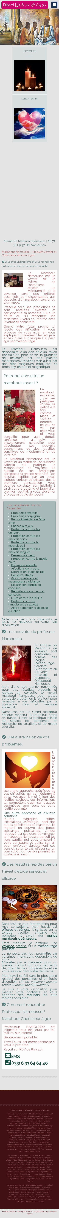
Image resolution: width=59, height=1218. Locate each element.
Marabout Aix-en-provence (16, 1114)
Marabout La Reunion (42, 1147)
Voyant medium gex (32, 1151)
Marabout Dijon (29, 1118)
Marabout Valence (25, 1137)
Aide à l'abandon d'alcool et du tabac (28, 609)
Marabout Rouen (44, 1133)
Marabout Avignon (36, 1114)
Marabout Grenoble (44, 1118)
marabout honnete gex (15, 1185)
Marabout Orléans (13, 1130)
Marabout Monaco (41, 1137)
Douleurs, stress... (22, 575)
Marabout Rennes (29, 1133)
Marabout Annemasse (15, 1144)
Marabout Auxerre (16, 1140)
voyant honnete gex (26, 1197)
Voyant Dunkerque (16, 1162)
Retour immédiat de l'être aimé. (26, 521)
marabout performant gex (30, 1187)
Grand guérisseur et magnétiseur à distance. (24, 580)
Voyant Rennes (19, 1172)
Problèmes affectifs (24, 512)
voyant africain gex (43, 1197)
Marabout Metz (12, 1125)
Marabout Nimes (44, 1128)
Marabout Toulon (33, 1135)
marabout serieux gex (34, 1185)
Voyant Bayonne (46, 1176)
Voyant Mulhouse (31, 1167)
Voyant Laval (18, 1165)
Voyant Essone (31, 1162)
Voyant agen (12, 1155)
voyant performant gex (34, 1194)
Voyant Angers (38, 1155)
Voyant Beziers (34, 1160)
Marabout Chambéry (29, 1142)
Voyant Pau (11, 1169)
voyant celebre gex (16, 1194)
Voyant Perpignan (38, 1169)
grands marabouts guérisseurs (29, 937)
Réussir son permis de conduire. (24, 586)
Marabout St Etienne (17, 1135)
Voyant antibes (25, 1158)
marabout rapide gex (28, 1190)
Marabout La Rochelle (18, 1121)
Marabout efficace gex (33, 1199)
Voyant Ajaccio (25, 1155)
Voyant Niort (45, 1167)
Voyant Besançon (20, 1160)
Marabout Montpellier (29, 1125)
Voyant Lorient (45, 1165)
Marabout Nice (30, 1128)
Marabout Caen (34, 1116)
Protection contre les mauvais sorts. (24, 537)
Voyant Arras (38, 1158)
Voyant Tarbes (19, 1176)
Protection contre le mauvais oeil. (23, 544)
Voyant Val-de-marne (35, 1179)
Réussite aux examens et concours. (26, 593)
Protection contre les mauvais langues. (24, 550)
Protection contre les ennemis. (24, 531)
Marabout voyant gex (28, 1149)
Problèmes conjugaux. (26, 516)
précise (14, 946)
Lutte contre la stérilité (26, 598)
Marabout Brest (20, 1116)
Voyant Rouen (32, 1172)
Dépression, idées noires (27, 571)
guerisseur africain (28, 1192)
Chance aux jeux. (22, 526)
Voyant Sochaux (39, 1174)
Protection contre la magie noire (27, 560)
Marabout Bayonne (32, 1140)
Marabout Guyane (25, 1147)
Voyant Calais (47, 1160)
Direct (25, 5)
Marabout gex (28, 1130)
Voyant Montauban (15, 1167)
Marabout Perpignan (43, 1130)
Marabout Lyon (24, 1123)
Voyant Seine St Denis (22, 1174)
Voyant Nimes (23, 1169)
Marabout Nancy (45, 1125)
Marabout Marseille (40, 1123)
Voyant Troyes (32, 1176)
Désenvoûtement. (23, 555)
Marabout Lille (35, 1121)
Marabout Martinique (34, 1144)
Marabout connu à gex (34, 1201)
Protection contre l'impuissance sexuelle (23, 603)
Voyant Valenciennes (17, 1179)
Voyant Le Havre (31, 1165)
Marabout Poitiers (13, 1133)
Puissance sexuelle (24, 565)
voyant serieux (42, 1192)
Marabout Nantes (15, 1128)
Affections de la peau (25, 568)
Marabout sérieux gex (15, 1199)
